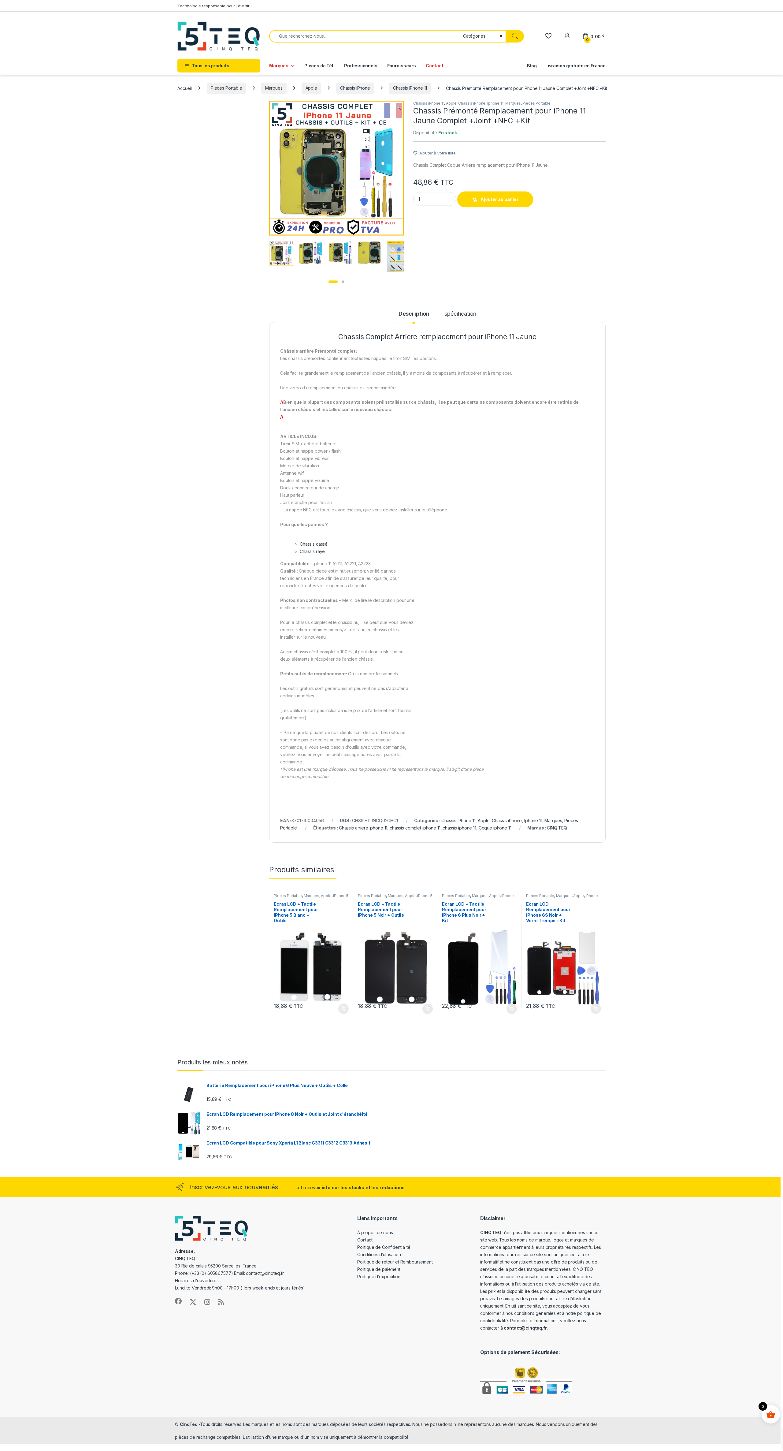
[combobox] (364, 36)
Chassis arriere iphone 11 (363, 827)
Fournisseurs (401, 65)
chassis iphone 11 (459, 827)
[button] (398, 107)
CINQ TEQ (557, 827)
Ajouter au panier (499, 199)
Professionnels (360, 65)
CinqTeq (189, 1424)
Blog (531, 65)
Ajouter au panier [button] (342, 1009)
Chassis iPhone (355, 88)
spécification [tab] (460, 314)
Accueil (184, 88)
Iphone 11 (495, 103)
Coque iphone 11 (495, 827)
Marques (278, 65)
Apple (311, 88)
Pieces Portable (226, 88)
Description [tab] (414, 314)
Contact (434, 65)
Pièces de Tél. (319, 65)
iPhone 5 (340, 895)
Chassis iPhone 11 (410, 88)
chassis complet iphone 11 (415, 827)
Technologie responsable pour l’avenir (213, 5)
